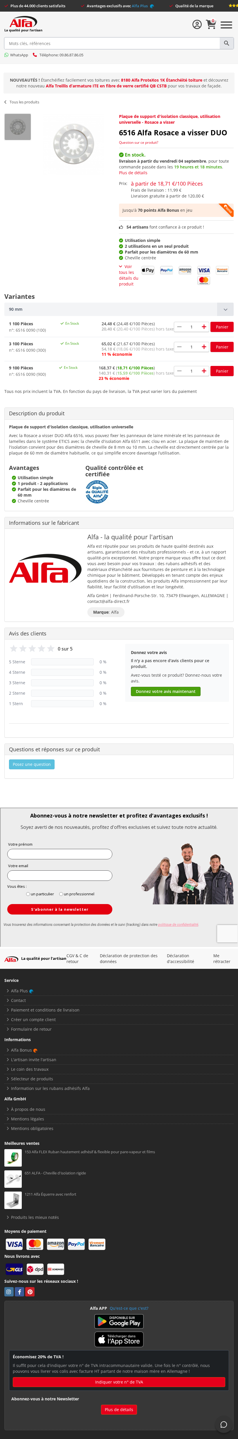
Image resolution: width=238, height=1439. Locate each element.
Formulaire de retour (31, 1029)
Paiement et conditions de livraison (45, 1010)
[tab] (119, 309)
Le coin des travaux (29, 1069)
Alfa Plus (140, 5)
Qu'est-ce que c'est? (129, 1308)
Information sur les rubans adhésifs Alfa (50, 1088)
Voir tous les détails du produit (128, 275)
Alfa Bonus (21, 1050)
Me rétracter (221, 958)
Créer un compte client (33, 1019)
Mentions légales (27, 1119)
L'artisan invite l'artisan (33, 1059)
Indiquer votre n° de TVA (119, 1382)
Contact (18, 1000)
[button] (119, 309)
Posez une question (32, 764)
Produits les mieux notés (35, 1217)
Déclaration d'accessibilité (180, 958)
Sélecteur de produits (32, 1079)
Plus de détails (133, 172)
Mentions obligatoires (32, 1128)
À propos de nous (28, 1109)
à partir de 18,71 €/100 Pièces (167, 183)
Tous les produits (24, 102)
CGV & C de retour (77, 958)
